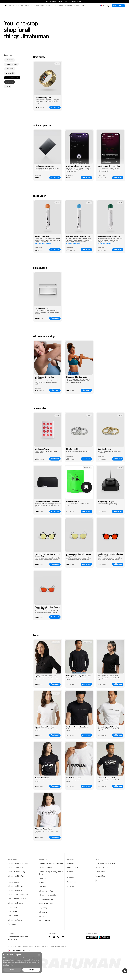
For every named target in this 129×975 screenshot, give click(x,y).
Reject (12, 969)
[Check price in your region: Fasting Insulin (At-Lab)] (47, 217)
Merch (8, 86)
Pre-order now (118, 5)
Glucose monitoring (12, 77)
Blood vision (10, 68)
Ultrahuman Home (15, 890)
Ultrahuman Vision (15, 920)
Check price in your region (42, 243)
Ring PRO (11, 5)
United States (15, 950)
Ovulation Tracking (57, 5)
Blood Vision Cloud (46, 904)
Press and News (73, 867)
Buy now (55, 390)
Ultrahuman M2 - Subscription (77, 377)
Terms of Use (100, 876)
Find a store (26, 950)
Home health (10, 73)
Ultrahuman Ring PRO (43, 97)
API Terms (42, 916)
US (104, 5)
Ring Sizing (43, 908)
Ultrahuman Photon (15, 903)
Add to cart (55, 107)
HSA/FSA (76, 5)
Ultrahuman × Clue (46, 891)
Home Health (40, 5)
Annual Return (44, 920)
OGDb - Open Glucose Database (51, 863)
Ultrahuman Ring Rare (16, 876)
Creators (70, 886)
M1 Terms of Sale (102, 867)
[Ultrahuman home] (5, 5)
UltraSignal (43, 912)
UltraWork (42, 887)
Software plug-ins (11, 64)
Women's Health (14, 911)
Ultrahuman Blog (45, 867)
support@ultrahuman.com (18, 937)
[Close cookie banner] (39, 955)
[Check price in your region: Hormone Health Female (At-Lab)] (79, 217)
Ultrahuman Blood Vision (17, 899)
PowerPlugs (12, 907)
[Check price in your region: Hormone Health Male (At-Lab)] (110, 217)
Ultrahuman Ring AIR (15, 867)
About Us (70, 863)
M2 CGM (48, 5)
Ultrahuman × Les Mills (47, 895)
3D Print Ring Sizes (46, 899)
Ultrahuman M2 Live (15, 886)
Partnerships (72, 882)
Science (42, 882)
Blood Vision (19, 5)
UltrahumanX (68, 5)
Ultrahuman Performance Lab (19, 894)
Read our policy (8, 965)
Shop (82, 5)
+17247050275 (13, 940)
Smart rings (9, 60)
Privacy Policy (100, 872)
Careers (70, 872)
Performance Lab (30, 5)
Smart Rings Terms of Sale (105, 863)
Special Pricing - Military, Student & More (51, 873)
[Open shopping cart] (108, 5)
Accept (31, 969)
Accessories (9, 82)
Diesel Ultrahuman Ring (16, 872)
